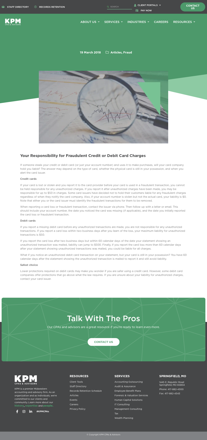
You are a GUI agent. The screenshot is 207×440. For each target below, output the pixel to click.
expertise (31, 405)
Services (112, 21)
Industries (136, 21)
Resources (182, 21)
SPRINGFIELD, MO (172, 376)
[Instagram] (24, 411)
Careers (161, 21)
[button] (149, 5)
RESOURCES (79, 376)
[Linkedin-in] (30, 411)
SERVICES (122, 376)
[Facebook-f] (17, 411)
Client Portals (148, 5)
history (19, 405)
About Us (88, 21)
